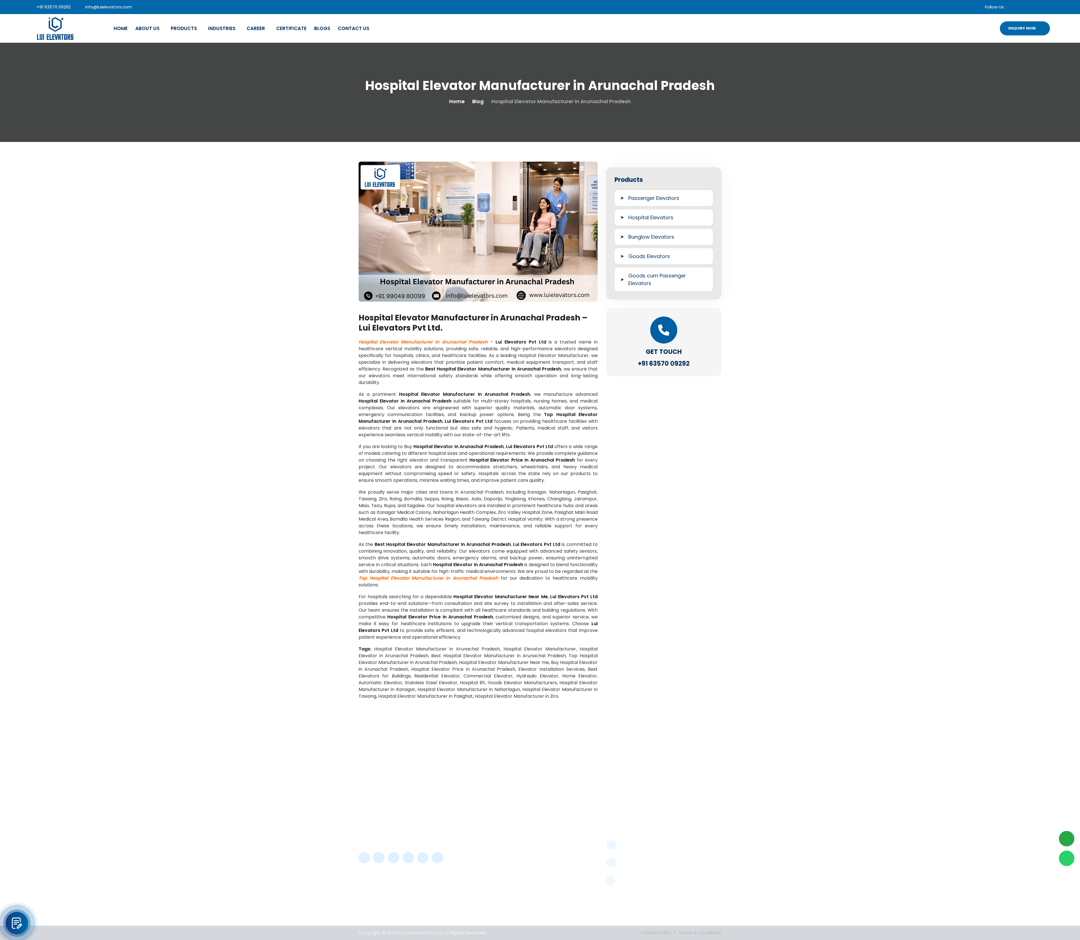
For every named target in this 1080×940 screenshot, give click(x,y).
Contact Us (353, 28)
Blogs (322, 28)
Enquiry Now (1022, 28)
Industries (221, 28)
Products (184, 28)
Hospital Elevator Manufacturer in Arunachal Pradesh (423, 342)
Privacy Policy (656, 933)
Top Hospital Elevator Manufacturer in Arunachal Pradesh (428, 578)
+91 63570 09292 (54, 7)
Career (256, 28)
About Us (147, 28)
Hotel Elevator (566, 867)
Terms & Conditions (699, 933)
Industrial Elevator (570, 856)
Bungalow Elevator (570, 886)
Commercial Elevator (574, 876)
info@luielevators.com (108, 7)
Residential (562, 897)
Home (121, 28)
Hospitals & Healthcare (562, 843)
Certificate (291, 28)
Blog (478, 101)
